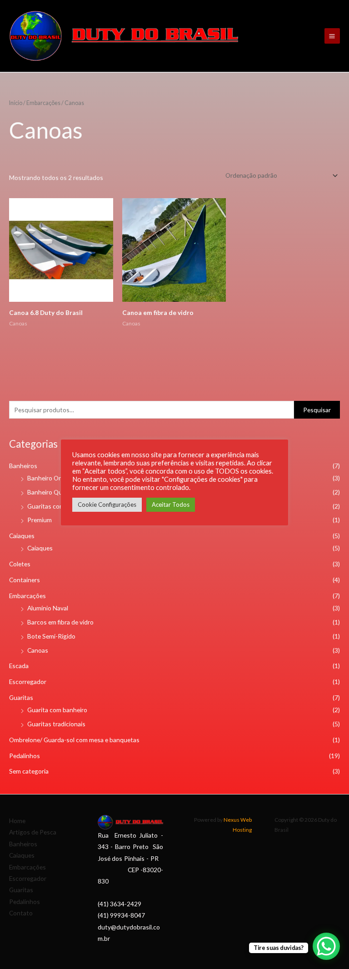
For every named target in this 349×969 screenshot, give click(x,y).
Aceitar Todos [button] (170, 504)
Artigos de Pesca (32, 832)
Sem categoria (29, 771)
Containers (24, 580)
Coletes (19, 564)
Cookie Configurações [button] (107, 504)
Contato (21, 913)
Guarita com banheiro (57, 710)
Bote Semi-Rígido (51, 636)
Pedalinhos (24, 755)
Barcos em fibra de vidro (60, 622)
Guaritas (21, 697)
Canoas (37, 650)
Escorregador (27, 681)
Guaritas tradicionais (56, 724)
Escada (19, 665)
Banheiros (23, 466)
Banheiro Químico (52, 492)
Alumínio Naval (47, 608)
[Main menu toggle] (332, 36)
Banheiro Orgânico (53, 478)
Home (17, 820)
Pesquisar (317, 410)
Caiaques (22, 535)
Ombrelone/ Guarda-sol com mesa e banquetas (74, 740)
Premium (39, 520)
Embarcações (27, 595)
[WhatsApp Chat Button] (326, 946)
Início (15, 103)
